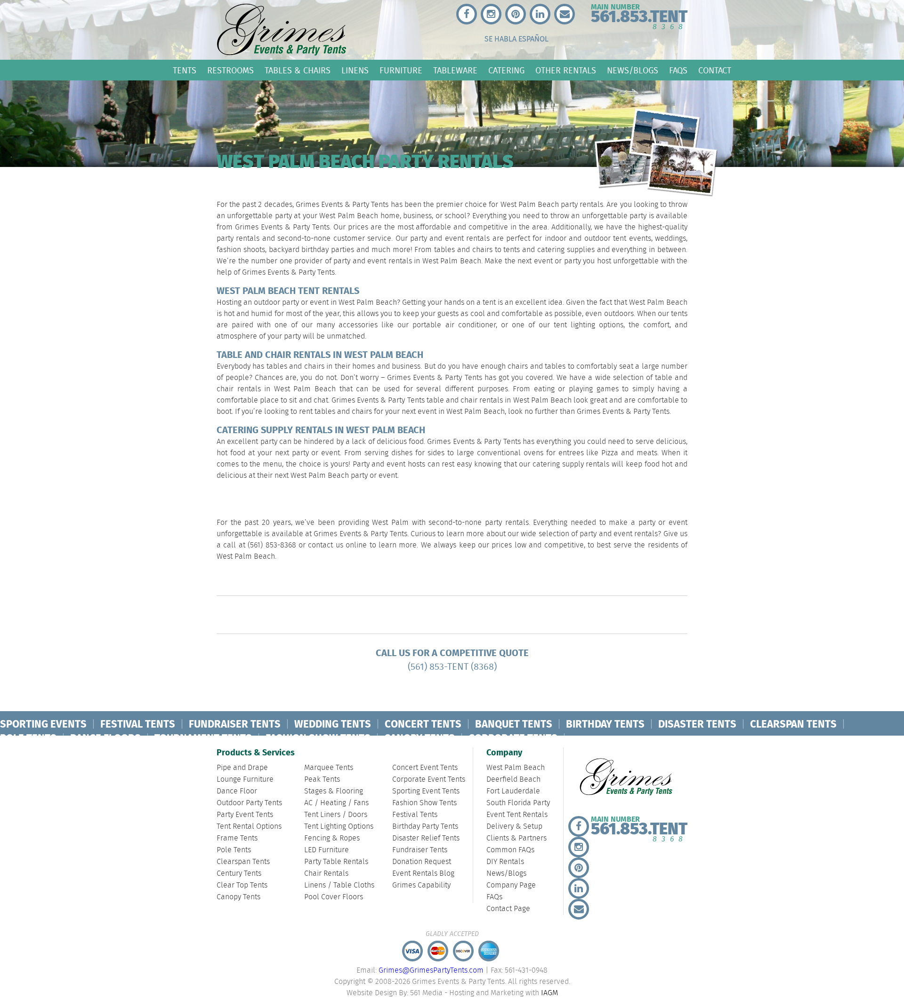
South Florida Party (518, 803)
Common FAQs (510, 850)
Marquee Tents (328, 768)
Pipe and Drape (242, 768)
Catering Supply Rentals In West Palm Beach (321, 430)
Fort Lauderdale (513, 791)
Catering (506, 70)
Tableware (455, 70)
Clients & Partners (516, 838)
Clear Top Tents (242, 885)
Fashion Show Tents (424, 803)
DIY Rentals (505, 862)
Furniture (400, 70)
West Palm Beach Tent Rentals (288, 291)
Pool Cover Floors (333, 897)
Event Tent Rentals (517, 815)
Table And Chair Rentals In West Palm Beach (320, 355)
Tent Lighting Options (338, 826)
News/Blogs (632, 70)
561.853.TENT (639, 14)
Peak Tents (322, 779)
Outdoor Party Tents (249, 803)
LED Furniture (326, 850)
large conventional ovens (500, 453)
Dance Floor (237, 791)
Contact (714, 70)
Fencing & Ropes (332, 838)
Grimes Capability (421, 885)
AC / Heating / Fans (336, 803)
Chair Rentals (326, 874)
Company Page (511, 885)
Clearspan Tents (243, 862)
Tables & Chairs (298, 70)
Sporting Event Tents (426, 791)
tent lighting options (588, 325)
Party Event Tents (245, 815)
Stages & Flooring (333, 791)
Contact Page (508, 909)
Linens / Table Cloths (339, 885)
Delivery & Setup (514, 826)
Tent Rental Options (249, 826)
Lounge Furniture (245, 779)
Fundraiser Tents (419, 850)
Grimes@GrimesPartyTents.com (431, 970)
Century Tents (239, 874)
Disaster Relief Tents (426, 838)
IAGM (549, 993)
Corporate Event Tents (428, 779)
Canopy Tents (238, 897)
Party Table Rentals (336, 862)
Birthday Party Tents (425, 826)
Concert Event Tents (425, 768)
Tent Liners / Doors (335, 815)
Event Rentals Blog (423, 874)
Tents (184, 70)
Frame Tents (237, 838)
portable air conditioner (453, 325)
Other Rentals (565, 70)
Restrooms (230, 70)
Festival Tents (414, 815)
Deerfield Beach (513, 779)
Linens (355, 70)
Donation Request (421, 862)
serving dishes (388, 453)
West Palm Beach (515, 768)
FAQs (678, 70)
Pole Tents (234, 850)
